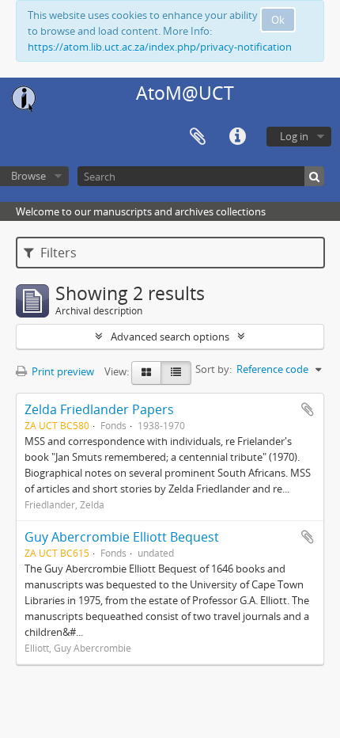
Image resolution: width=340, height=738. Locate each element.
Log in (294, 136)
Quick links (237, 137)
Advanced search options (170, 336)
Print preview (61, 371)
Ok (278, 20)
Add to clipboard (307, 409)
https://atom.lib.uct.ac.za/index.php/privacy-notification (160, 47)
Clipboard (197, 137)
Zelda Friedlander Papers (99, 409)
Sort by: (213, 369)
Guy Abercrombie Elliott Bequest (122, 537)
